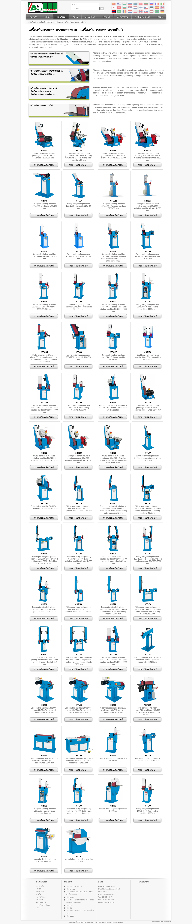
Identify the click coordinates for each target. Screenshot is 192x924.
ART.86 (148, 403)
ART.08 (79, 302)
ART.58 (79, 655)
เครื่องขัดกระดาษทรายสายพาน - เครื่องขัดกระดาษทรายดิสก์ (62, 22)
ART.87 (148, 453)
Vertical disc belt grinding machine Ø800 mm (79, 860)
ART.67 (148, 655)
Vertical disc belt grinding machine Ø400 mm (113, 759)
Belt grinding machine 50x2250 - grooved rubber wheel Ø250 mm (44, 507)
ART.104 (44, 352)
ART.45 (44, 201)
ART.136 (78, 453)
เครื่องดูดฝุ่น (70, 916)
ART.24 (113, 755)
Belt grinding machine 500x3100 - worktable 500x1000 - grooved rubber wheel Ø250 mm (79, 760)
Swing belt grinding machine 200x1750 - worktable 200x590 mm (78, 357)
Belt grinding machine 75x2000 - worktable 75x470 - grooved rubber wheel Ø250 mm (44, 710)
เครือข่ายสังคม (143, 882)
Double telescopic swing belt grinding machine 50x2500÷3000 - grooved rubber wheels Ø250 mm (44, 660)
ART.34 (79, 554)
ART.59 (79, 755)
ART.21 (148, 302)
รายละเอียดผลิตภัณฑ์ (44, 165)
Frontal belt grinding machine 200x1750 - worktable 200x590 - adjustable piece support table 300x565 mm (148, 711)
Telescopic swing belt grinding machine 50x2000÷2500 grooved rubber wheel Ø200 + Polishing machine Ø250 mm (147, 509)
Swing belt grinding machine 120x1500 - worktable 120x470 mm (44, 256)
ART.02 (113, 251)
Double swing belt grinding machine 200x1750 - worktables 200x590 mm (148, 357)
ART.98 (44, 856)
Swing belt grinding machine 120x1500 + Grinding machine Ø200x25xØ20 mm (44, 307)
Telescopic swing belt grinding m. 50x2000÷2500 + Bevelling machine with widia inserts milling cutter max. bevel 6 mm (113, 509)
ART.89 (113, 150)
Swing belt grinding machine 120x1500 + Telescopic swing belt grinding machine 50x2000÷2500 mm (113, 308)
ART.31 (113, 302)
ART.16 (44, 251)
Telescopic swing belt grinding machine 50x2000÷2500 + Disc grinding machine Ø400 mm (44, 609)
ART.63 (79, 352)
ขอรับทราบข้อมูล (142, 17)
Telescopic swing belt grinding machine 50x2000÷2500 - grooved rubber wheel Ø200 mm (79, 508)
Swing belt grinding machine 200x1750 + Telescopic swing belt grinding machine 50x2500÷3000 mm (44, 408)
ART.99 (79, 403)
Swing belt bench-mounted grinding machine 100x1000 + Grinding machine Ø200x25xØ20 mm (147, 156)
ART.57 (44, 655)
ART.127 (113, 352)
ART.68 (44, 554)
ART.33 (44, 705)
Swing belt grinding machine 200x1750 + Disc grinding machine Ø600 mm (78, 407)
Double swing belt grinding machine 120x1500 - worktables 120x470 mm (79, 307)
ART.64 (44, 755)
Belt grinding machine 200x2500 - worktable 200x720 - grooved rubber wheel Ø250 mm (113, 710)
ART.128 (78, 604)
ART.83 (79, 150)
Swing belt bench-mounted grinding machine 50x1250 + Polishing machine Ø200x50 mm (44, 458)
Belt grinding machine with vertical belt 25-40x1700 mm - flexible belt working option (113, 407)
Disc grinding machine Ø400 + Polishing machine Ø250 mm (147, 759)
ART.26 (148, 755)
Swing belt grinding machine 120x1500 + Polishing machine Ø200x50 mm (113, 206)
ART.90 (113, 705)
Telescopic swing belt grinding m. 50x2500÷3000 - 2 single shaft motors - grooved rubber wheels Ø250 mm (78, 660)
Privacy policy (118, 922)
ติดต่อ (160, 17)
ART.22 (44, 150)
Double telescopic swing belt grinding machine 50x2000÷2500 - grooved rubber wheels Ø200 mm (113, 560)
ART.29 (113, 554)
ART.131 (44, 503)
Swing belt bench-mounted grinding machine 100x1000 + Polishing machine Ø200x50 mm (113, 155)
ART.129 (44, 403)
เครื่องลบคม (70, 897)
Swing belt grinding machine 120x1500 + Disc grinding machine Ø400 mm (147, 307)
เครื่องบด (69, 908)
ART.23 (113, 503)
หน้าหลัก (33, 17)
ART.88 (113, 453)
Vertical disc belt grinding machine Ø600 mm (113, 810)
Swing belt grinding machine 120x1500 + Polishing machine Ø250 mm (147, 256)
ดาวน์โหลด (90, 17)
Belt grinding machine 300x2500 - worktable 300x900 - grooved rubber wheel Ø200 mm (44, 760)
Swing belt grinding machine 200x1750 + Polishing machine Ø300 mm (113, 357)
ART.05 (148, 251)
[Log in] (101, 8)
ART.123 (147, 201)
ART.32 (148, 503)
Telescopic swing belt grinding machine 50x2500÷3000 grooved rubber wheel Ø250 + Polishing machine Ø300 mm (113, 610)
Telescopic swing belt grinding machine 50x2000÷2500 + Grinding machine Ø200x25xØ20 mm (78, 560)
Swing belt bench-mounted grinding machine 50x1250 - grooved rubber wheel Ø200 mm (148, 407)
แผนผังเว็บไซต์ (41, 882)
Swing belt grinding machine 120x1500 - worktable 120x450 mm (78, 206)
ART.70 (148, 604)
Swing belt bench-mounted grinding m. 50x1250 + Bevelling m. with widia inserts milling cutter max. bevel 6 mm (113, 459)
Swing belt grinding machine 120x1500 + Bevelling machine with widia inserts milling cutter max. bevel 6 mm (113, 257)
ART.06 (44, 302)
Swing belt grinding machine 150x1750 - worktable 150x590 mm (78, 256)
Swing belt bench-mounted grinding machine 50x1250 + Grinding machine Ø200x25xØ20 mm (78, 459)
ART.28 (79, 503)
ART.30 (44, 604)
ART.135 (147, 150)
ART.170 (147, 352)
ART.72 (113, 604)
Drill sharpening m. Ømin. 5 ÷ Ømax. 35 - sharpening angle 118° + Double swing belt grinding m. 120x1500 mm (44, 358)
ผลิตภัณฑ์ (61, 17)
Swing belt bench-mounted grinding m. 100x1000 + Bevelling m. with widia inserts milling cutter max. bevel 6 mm (78, 156)
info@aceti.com (109, 902)
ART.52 (79, 856)
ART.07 (79, 251)
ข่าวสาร (106, 17)
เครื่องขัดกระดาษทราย (74, 886)
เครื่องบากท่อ (70, 889)
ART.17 (79, 201)
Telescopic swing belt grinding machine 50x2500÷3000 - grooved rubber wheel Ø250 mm (79, 609)
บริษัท (47, 17)
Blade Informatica (165, 921)
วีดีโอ (75, 17)
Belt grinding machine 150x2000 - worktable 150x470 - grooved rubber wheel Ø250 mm (79, 710)
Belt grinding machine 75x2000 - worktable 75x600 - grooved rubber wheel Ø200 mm (147, 659)
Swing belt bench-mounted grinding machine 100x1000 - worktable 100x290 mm (44, 155)
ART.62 (113, 806)
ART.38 (79, 705)
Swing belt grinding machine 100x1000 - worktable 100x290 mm (44, 206)
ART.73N (148, 705)
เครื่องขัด (69, 905)
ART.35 (113, 403)
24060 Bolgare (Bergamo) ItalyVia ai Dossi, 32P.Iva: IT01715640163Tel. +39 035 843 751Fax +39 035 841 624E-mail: (109, 894)
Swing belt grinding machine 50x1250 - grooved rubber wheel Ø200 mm (147, 458)
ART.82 (44, 453)
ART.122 (113, 201)
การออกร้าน (122, 17)
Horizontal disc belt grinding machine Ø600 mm (44, 860)
